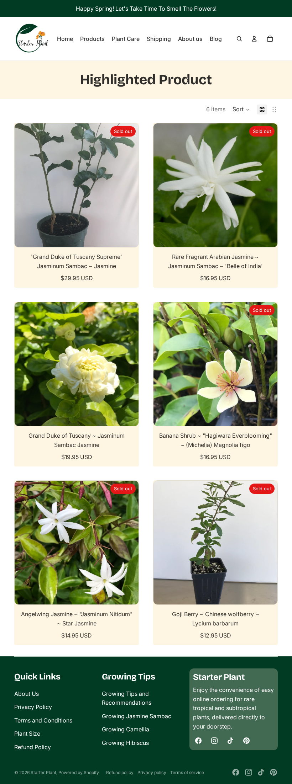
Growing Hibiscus (125, 742)
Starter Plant (43, 772)
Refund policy (120, 772)
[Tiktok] (261, 772)
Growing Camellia (125, 729)
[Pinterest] (273, 772)
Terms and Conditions (43, 720)
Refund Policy (32, 747)
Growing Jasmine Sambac (136, 716)
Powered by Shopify (78, 772)
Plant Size (27, 733)
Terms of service (187, 772)
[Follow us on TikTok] (230, 740)
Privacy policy (151, 772)
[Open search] (239, 39)
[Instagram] (248, 772)
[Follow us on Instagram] (214, 740)
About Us (26, 693)
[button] (241, 109)
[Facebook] (235, 772)
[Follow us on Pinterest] (246, 740)
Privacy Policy (33, 706)
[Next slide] (128, 185)
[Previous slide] (25, 185)
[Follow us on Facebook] (198, 740)
